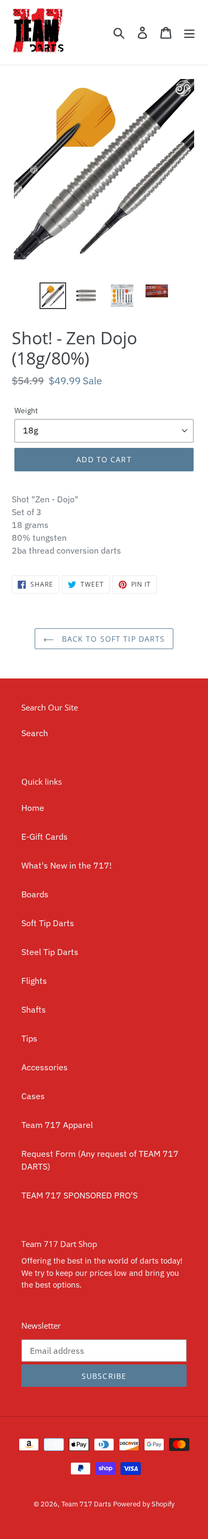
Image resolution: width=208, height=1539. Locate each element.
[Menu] (189, 32)
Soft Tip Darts (47, 923)
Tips (29, 1038)
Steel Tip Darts (49, 951)
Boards (35, 894)
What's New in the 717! (66, 865)
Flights (34, 980)
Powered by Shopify (143, 1504)
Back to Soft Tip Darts (112, 639)
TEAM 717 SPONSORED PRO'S (79, 1195)
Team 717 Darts (86, 1504)
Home (32, 807)
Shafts (33, 1009)
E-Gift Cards (44, 836)
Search (34, 733)
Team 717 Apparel (57, 1124)
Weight (26, 410)
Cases (33, 1096)
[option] (53, 296)
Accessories (44, 1067)
